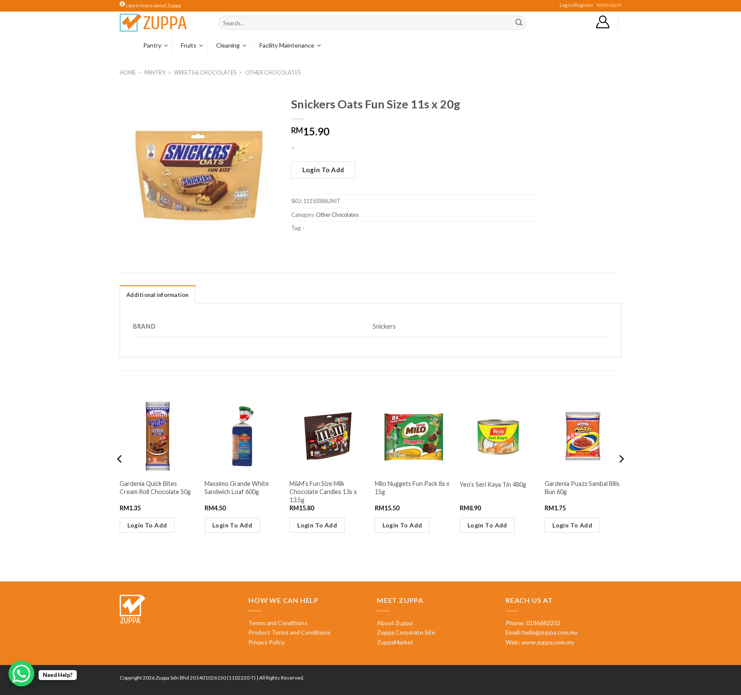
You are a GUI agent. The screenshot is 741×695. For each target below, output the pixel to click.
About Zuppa (395, 622)
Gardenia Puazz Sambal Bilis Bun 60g (582, 487)
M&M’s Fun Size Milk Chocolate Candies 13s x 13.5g (323, 491)
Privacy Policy (266, 642)
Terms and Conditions (277, 622)
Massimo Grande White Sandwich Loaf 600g (237, 487)
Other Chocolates (273, 72)
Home (128, 72)
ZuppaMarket (395, 642)
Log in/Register (576, 5)
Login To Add (323, 170)
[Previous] (120, 476)
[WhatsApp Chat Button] (21, 673)
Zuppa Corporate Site (406, 632)
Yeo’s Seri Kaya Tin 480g (493, 484)
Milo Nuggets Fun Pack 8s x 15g (412, 487)
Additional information (158, 294)
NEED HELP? (608, 5)
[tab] (158, 294)
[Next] (620, 476)
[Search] (519, 23)
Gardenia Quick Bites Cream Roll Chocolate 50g (155, 487)
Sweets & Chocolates (205, 72)
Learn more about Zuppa (153, 5)
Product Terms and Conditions (289, 632)
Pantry (155, 72)
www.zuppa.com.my (547, 642)
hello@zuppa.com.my (550, 632)
